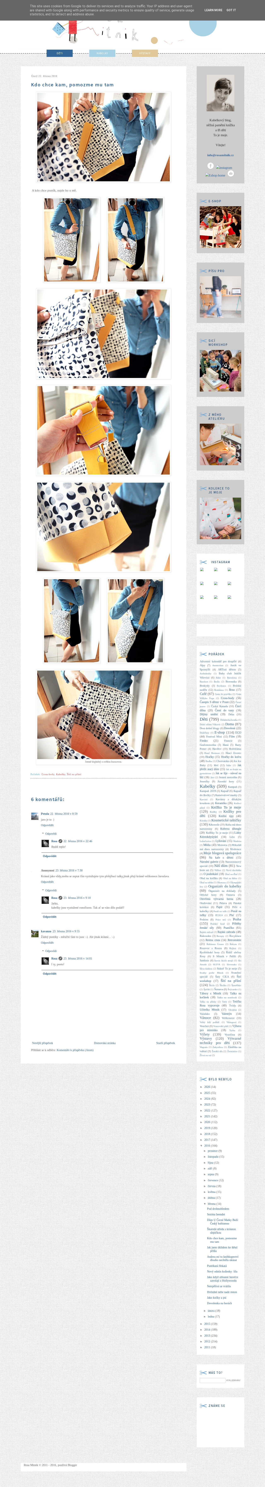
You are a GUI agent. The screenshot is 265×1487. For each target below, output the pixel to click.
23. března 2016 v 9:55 (66, 931)
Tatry (224, 1001)
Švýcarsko (233, 989)
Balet (218, 677)
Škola (211, 985)
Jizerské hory (226, 781)
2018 (207, 1134)
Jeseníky (205, 781)
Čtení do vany (224, 710)
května (212, 1192)
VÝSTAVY (145, 53)
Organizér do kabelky (224, 886)
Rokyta (233, 944)
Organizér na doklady (222, 891)
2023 (207, 1104)
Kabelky (60, 774)
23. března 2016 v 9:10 (77, 897)
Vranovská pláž (220, 1026)
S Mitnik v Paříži (224, 956)
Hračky (209, 756)
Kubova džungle (230, 828)
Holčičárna (235, 748)
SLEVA (216, 964)
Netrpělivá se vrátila (219, 1286)
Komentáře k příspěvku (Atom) (75, 1050)
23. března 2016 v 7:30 (69, 870)
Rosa (54, 841)
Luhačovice (205, 841)
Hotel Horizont (211, 753)
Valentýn (227, 1013)
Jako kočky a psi (216, 1297)
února (211, 1310)
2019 (207, 1128)
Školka (223, 985)
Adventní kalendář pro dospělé (218, 661)
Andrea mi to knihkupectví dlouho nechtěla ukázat (222, 1258)
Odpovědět (47, 825)
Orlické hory (208, 894)
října (211, 1162)
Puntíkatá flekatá (217, 1265)
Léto (232, 837)
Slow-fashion (206, 968)
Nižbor (217, 870)
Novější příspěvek (42, 1043)
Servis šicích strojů (223, 960)
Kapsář (225, 791)
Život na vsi (205, 1055)
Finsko (204, 740)
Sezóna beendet (216, 1214)
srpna (211, 1174)
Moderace (235, 849)
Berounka (231, 681)
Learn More (213, 10)
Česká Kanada (219, 706)
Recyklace (235, 936)
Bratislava (219, 690)
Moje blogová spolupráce (222, 853)
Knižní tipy (226, 816)
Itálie (228, 765)
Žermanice (232, 1051)
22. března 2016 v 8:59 (63, 813)
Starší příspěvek (165, 1043)
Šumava (218, 989)
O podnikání (211, 874)
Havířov (217, 748)
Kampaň (232, 786)
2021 (207, 1116)
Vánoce (205, 1018)
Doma (229, 724)
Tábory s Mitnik (210, 993)
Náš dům (221, 866)
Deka (231, 714)
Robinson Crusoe (215, 944)
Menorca (222, 845)
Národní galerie (209, 861)
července (213, 1180)
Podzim (204, 919)
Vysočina (230, 1034)
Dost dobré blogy (209, 728)
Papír (219, 907)
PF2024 (219, 915)
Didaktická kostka (229, 720)
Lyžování (221, 841)
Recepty (220, 936)
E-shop (219, 732)
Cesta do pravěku (223, 694)
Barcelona (232, 677)
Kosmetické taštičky (226, 820)
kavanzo (46, 931)
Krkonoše (214, 824)
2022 (207, 1110)
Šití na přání (74, 774)
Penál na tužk (219, 911)
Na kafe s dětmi (221, 857)
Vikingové (231, 1022)
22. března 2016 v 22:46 (78, 841)
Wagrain (204, 1047)
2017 (207, 1139)
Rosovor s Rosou (211, 948)
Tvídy (232, 1005)
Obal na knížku (209, 878)
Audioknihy (205, 673)
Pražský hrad (217, 924)
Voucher (204, 1026)
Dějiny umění (209, 714)
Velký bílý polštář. (210, 1022)
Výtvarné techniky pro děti (220, 1041)
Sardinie (204, 960)
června (212, 1186)
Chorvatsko (222, 761)
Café (203, 694)
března (212, 1203)
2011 (207, 1347)
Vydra (232, 1030)
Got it (231, 10)
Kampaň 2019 (208, 791)
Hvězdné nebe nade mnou (222, 1292)
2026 (207, 1086)
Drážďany (204, 732)
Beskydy (205, 685)
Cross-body (48, 774)
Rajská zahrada (226, 932)
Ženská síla (217, 1051)
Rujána (232, 948)
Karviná (203, 799)
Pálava (223, 903)
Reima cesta (213, 940)
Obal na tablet (206, 882)
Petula (45, 813)
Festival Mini (214, 736)
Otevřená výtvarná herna (216, 899)
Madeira (237, 841)
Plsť (231, 915)
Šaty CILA (222, 976)
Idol (216, 765)
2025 (207, 1092)
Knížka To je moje (226, 807)
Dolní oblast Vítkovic (210, 724)
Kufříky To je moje (217, 832)
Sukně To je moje (227, 968)
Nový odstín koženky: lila (222, 1271)
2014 (207, 1329)
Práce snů (221, 919)
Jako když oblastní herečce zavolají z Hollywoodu (222, 1279)
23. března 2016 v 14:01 (78, 958)
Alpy (202, 665)
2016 (207, 1145)
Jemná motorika (228, 777)
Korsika (203, 820)
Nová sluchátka (233, 870)
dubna (212, 1197)
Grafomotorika (208, 745)
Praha (237, 919)
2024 (207, 1098)
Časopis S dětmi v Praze (214, 702)
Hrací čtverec (233, 753)
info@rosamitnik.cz (220, 155)
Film (232, 736)
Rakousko (205, 936)
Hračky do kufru (231, 756)
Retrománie (234, 940)
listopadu (213, 1156)
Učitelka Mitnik (209, 1009)
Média (207, 845)
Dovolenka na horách (219, 1303)
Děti (204, 719)
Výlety (205, 1034)
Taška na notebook (227, 997)
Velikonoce (228, 1018)
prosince (213, 1150)
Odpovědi (51, 833)
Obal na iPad (231, 874)
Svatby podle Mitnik (211, 973)
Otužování (206, 903)
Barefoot (204, 681)
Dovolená (229, 728)
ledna (211, 1316)
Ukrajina (232, 1010)
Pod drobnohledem (218, 1208)
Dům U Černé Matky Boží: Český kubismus (223, 1221)
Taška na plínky (208, 1001)
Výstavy (206, 1038)
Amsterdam (217, 665)
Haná (226, 745)
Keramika (220, 803)
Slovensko (232, 964)
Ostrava (230, 894)
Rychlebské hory (210, 952)
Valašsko (205, 1013)
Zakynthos (218, 1047)
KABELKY (102, 53)
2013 (207, 1335)
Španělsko (236, 985)
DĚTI (60, 53)
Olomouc (221, 882)
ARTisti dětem (227, 669)
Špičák (207, 989)
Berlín (217, 681)
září (210, 1168)
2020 (207, 1122)
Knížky (213, 812)
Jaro (212, 777)
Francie (228, 740)
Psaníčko (229, 927)
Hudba (209, 761)
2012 (207, 1341)
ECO (238, 732)
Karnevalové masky (226, 795)
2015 (207, 1323)
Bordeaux (221, 686)
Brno (232, 689)
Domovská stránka (105, 1043)
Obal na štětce (230, 878)
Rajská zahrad (206, 932)
